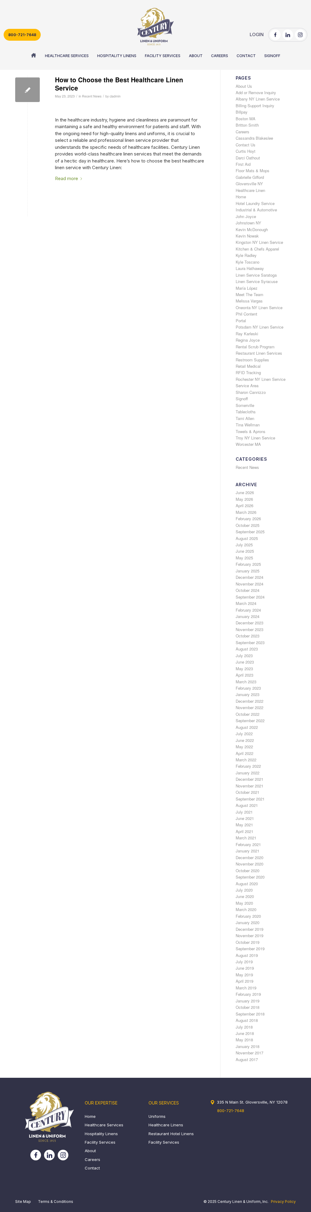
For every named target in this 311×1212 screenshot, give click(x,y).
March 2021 (246, 838)
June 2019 (245, 968)
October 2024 (247, 590)
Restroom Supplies (252, 360)
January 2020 (247, 922)
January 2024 (247, 616)
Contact (92, 1168)
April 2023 (244, 675)
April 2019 (244, 981)
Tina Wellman (248, 425)
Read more (66, 178)
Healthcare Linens (166, 1124)
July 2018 (244, 1027)
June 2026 (245, 492)
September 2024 (250, 597)
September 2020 (250, 877)
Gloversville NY (249, 183)
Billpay (242, 112)
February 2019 (248, 994)
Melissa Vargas (249, 301)
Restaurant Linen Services (259, 353)
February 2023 (248, 688)
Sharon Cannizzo (251, 392)
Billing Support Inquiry (255, 105)
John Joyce (246, 216)
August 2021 (247, 805)
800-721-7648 (22, 34)
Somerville (245, 405)
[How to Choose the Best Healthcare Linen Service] (27, 89)
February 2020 (248, 916)
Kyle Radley (246, 255)
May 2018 (244, 1040)
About (90, 1150)
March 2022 (246, 760)
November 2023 (249, 629)
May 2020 (244, 903)
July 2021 (244, 812)
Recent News (91, 96)
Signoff (242, 398)
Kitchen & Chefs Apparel (257, 249)
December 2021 (249, 779)
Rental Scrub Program (255, 347)
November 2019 (249, 935)
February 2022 (248, 766)
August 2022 (247, 727)
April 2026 (244, 505)
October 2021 (247, 792)
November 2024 (249, 584)
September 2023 (250, 642)
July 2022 (244, 733)
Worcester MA (248, 444)
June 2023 (245, 662)
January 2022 (247, 773)
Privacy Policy (283, 1201)
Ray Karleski (247, 333)
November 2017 (249, 1053)
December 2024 (249, 577)
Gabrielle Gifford (250, 177)
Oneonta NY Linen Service (259, 307)
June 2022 (245, 740)
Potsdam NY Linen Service (259, 327)
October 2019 (247, 942)
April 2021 (244, 831)
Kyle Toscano (247, 262)
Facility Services (100, 1142)
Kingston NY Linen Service (259, 242)
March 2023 (246, 682)
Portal (241, 320)
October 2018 (247, 1007)
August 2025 (247, 538)
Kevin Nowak (247, 236)
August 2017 (247, 1059)
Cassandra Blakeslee (254, 138)
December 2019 (249, 929)
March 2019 (246, 988)
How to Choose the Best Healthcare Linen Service (119, 83)
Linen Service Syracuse (257, 281)
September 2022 (250, 720)
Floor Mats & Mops (252, 170)
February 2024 (248, 610)
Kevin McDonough (252, 229)
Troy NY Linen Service (255, 438)
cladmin (115, 96)
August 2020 (247, 883)
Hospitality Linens (101, 1133)
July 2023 (244, 655)
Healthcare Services (104, 1124)
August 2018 (247, 1020)
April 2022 (244, 753)
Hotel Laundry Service (255, 203)
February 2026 (248, 518)
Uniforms (157, 1116)
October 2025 (247, 525)
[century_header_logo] (155, 27)
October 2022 (247, 714)
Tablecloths (246, 412)
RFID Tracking (248, 372)
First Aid (243, 164)
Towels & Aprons (250, 431)
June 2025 (245, 551)
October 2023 (247, 636)
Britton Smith (247, 125)
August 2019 (247, 955)
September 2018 (250, 1014)
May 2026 (244, 499)
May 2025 (244, 558)
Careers (242, 132)
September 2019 (250, 948)
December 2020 (249, 857)
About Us (244, 86)
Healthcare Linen (250, 190)
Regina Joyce (248, 340)
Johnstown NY (248, 223)
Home (241, 197)
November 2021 (249, 786)
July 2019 (244, 961)
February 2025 (248, 564)
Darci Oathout (248, 158)
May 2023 (244, 668)
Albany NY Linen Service (258, 99)
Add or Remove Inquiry (256, 92)
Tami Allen (245, 418)
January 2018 (247, 1046)
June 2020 (245, 896)
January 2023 (247, 694)
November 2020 (249, 864)
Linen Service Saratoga (256, 275)
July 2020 (244, 890)
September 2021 (250, 799)
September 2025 (250, 531)
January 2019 (247, 1001)
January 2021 (247, 851)
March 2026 (246, 512)
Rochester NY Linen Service (260, 379)
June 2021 (245, 818)
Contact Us (245, 145)
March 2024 (246, 603)
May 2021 (244, 825)
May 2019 (244, 975)
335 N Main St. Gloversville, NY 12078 (252, 1102)
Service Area (247, 385)
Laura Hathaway (250, 268)
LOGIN (257, 34)
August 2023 (247, 649)
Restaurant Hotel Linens (171, 1133)
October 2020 (247, 870)
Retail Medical (248, 366)
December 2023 (249, 623)
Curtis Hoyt (245, 151)
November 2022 (249, 707)
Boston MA (245, 118)
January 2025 (247, 571)
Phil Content (246, 314)
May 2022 (244, 746)
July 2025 (244, 545)
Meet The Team (249, 294)
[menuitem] (33, 55)
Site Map (23, 1201)
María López (247, 288)
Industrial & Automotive (256, 210)
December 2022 (249, 701)
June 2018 (245, 1033)
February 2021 (248, 844)
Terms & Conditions (55, 1201)
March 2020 (246, 909)
